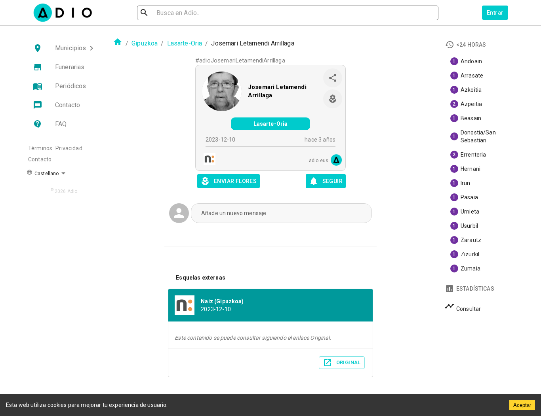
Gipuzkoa (144, 43)
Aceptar (522, 405)
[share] (332, 77)
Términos (40, 148)
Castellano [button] (46, 173)
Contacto (39, 159)
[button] (65, 48)
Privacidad (68, 148)
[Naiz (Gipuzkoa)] (207, 160)
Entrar (495, 12)
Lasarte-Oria (184, 43)
